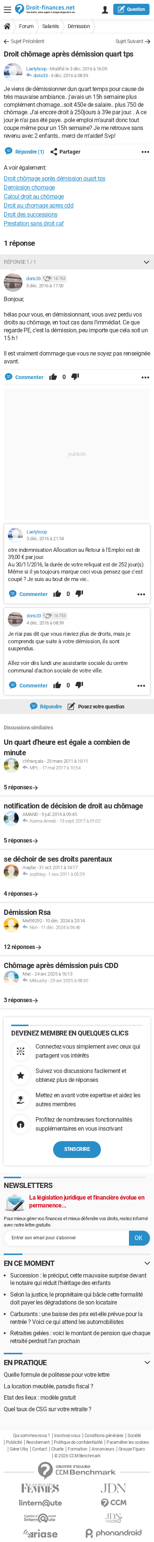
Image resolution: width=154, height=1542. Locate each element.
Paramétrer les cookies (127, 1442)
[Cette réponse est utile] (53, 377)
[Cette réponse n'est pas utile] (75, 377)
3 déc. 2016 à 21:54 (45, 538)
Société (134, 1435)
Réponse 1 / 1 (20, 262)
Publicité (14, 1442)
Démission (79, 26)
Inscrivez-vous (67, 1435)
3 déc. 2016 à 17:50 (45, 285)
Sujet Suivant (130, 41)
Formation (77, 1449)
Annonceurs (103, 1449)
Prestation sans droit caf (34, 223)
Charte (57, 1449)
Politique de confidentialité (78, 1442)
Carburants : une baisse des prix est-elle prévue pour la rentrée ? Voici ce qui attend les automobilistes (76, 1317)
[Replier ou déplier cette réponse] (147, 262)
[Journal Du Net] (113, 1488)
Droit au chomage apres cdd (38, 205)
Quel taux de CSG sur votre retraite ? (48, 1409)
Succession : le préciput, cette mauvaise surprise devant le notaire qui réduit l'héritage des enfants (78, 1279)
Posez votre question (100, 707)
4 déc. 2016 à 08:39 (69, 75)
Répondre (50, 707)
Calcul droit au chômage (34, 196)
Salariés (50, 26)
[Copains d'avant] (40, 1518)
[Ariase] (40, 1533)
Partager (69, 152)
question (136, 9)
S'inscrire (77, 1149)
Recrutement (38, 1442)
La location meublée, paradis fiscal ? (48, 1386)
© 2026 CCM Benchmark (77, 1455)
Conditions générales (103, 1435)
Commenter (28, 377)
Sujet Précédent (27, 41)
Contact (39, 1449)
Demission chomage (29, 187)
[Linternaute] (40, 1503)
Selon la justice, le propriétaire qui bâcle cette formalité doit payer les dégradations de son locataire (76, 1298)
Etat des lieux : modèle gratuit (40, 1397)
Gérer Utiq (19, 1449)
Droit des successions (31, 214)
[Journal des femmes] (40, 1488)
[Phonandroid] (113, 1533)
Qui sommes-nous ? (31, 1435)
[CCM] (113, 1503)
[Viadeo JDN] (113, 1518)
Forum (26, 26)
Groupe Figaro (131, 1449)
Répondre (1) (29, 152)
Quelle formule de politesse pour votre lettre (57, 1374)
